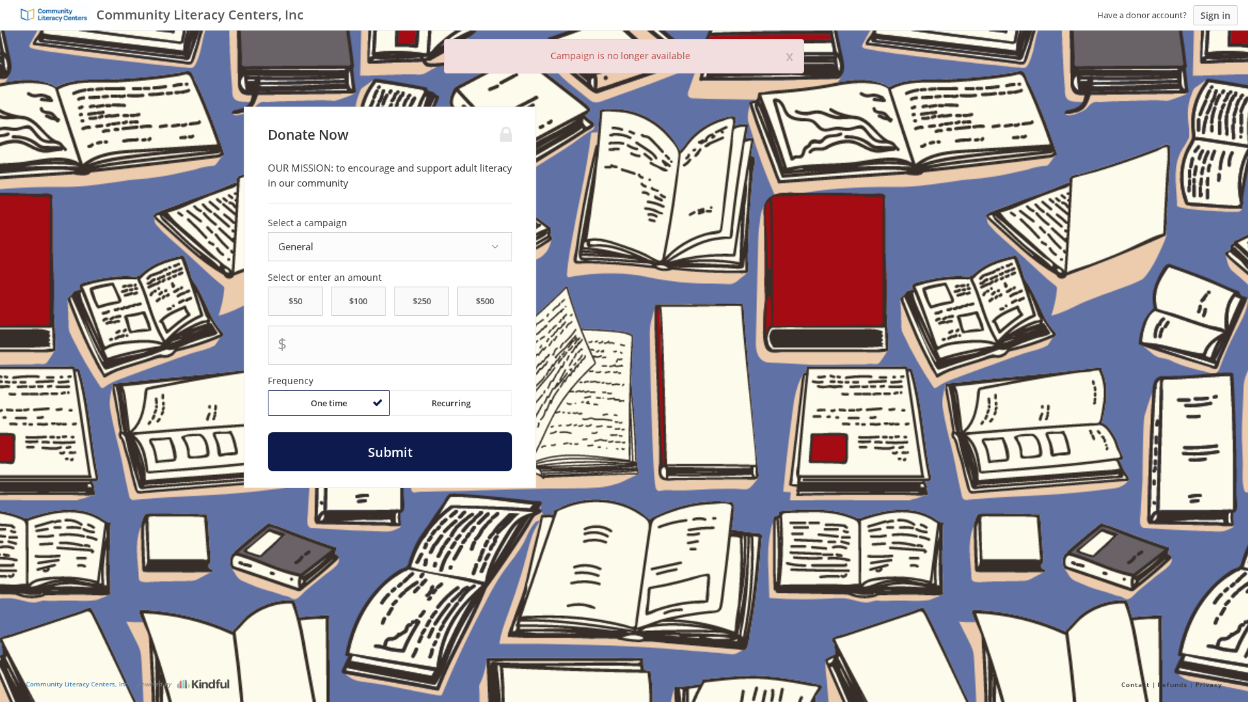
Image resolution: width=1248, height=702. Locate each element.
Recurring (451, 403)
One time (329, 403)
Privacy (1208, 684)
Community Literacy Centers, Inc (77, 683)
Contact (1135, 684)
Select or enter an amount (325, 277)
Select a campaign (307, 223)
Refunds (1173, 684)
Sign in (1215, 15)
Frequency (290, 381)
